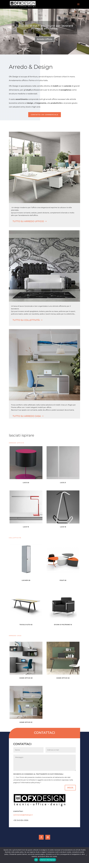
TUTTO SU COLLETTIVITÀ (26, 320)
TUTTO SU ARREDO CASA (27, 416)
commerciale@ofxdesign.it (23, 815)
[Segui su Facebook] (41, 837)
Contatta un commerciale (44, 114)
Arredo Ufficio (44, 39)
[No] (86, 855)
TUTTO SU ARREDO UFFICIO (28, 221)
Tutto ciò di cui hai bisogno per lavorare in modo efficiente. (44, 27)
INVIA (70, 787)
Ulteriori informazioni (47, 860)
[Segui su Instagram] (47, 837)
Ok (36, 860)
